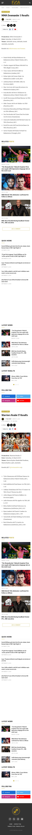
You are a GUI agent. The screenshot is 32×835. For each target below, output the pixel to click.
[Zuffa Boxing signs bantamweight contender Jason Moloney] (6, 363)
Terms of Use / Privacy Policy (16, 826)
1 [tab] (14, 385)
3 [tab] (16, 385)
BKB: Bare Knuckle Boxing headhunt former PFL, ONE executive (18, 353)
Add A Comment (16, 228)
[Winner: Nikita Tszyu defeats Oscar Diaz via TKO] (6, 378)
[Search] (29, 3)
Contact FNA (17, 824)
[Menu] (3, 3)
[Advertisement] (16, 304)
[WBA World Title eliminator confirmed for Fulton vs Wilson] (16, 182)
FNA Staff (8, 19)
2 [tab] (15, 385)
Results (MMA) (5, 11)
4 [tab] (18, 385)
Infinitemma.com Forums (17, 48)
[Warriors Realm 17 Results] (16, 442)
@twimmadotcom (15, 467)
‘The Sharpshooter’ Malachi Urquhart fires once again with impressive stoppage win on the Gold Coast (16, 169)
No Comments (6, 21)
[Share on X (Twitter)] (11, 25)
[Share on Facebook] (8, 25)
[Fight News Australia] (16, 3)
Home (10, 824)
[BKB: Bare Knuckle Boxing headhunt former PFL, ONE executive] (16, 208)
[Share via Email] (14, 25)
